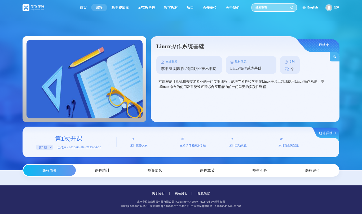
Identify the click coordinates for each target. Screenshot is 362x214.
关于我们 (158, 193)
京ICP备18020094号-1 (134, 206)
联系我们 (181, 193)
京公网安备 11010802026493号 (169, 206)
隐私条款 (203, 193)
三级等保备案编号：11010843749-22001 (216, 206)
